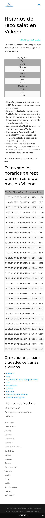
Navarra (8, 459)
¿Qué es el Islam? (12, 408)
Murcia (7, 455)
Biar (8, 376)
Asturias (8, 435)
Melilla (7, 483)
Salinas (9, 388)
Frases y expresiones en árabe (18, 412)
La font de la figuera (15, 397)
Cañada (10, 374)
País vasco (9, 495)
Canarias (8, 443)
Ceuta (7, 479)
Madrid (7, 475)
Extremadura (10, 467)
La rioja (7, 491)
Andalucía (9, 423)
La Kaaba (8, 416)
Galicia (7, 463)
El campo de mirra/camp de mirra (22, 379)
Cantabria (9, 451)
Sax (8, 382)
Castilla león (10, 427)
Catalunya (9, 439)
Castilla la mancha (13, 447)
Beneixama (11, 385)
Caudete (10, 391)
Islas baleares (10, 487)
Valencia (8, 471)
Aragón (7, 431)
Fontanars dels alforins (17, 394)
